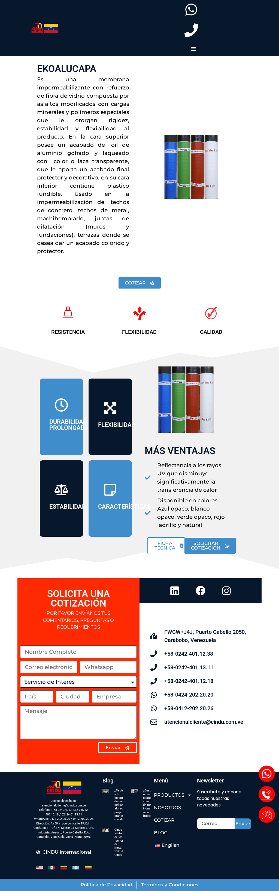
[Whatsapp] (267, 774)
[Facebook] (200, 591)
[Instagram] (226, 591)
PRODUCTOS (169, 795)
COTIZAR (164, 820)
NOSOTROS (167, 807)
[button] (193, 48)
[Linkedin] (174, 591)
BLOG (161, 832)
